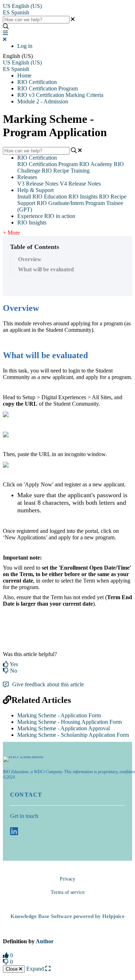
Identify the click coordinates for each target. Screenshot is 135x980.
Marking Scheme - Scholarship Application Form (73, 735)
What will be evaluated (46, 269)
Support (26, 203)
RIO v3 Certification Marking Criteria (60, 95)
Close (12, 969)
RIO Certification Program (47, 88)
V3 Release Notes (37, 184)
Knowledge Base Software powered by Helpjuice (67, 916)
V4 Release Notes (80, 184)
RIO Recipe (112, 196)
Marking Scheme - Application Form (59, 715)
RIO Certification (37, 82)
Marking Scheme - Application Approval (63, 728)
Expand (35, 969)
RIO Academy (95, 164)
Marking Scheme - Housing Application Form (69, 722)
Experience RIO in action (46, 216)
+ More (11, 233)
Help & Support (35, 190)
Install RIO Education (42, 196)
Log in (24, 46)
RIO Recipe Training (66, 171)
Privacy (67, 879)
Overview (29, 259)
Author (45, 941)
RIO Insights (83, 196)
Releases (27, 177)
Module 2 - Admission (42, 101)
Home (24, 75)
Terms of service (68, 892)
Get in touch (24, 816)
